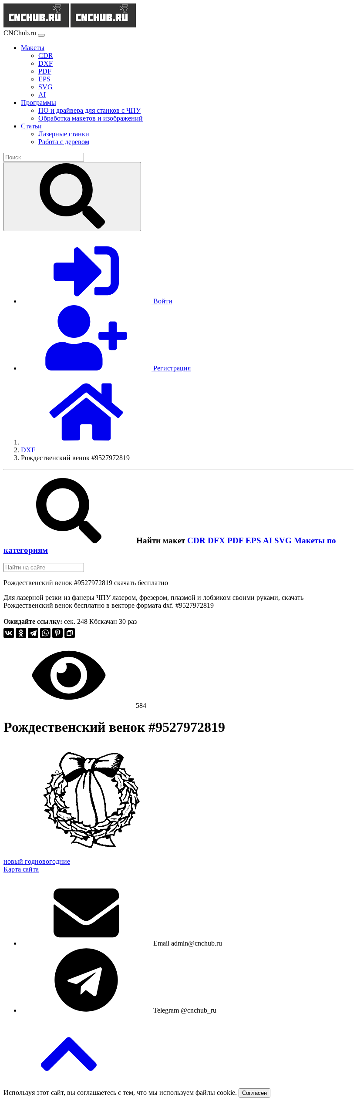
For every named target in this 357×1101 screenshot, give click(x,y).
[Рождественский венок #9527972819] (91, 853)
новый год (19, 861)
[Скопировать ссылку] (69, 633)
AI (268, 540)
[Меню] (41, 35)
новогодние (52, 861)
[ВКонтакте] (8, 633)
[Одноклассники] (21, 633)
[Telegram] (33, 633)
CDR (197, 540)
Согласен (254, 1093)
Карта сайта (21, 869)
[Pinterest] (57, 633)
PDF (236, 540)
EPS (254, 540)
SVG (284, 540)
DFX (217, 540)
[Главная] (86, 442)
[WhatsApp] (45, 633)
